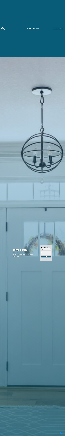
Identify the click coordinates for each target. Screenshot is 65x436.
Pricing (34, 28)
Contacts (37, 28)
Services (30, 28)
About (27, 28)
